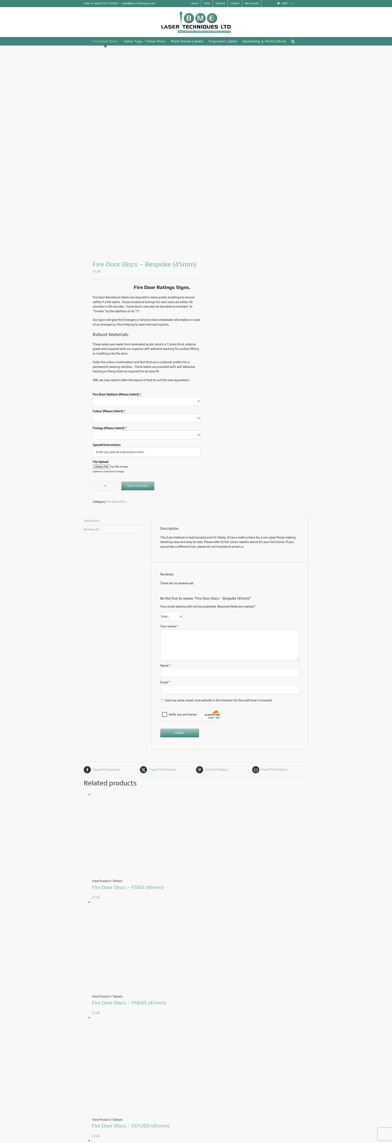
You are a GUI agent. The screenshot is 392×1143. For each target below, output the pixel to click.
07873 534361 (109, 3)
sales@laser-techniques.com (138, 3)
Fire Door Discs (116, 501)
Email (165, 682)
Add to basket (137, 485)
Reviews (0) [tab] (91, 529)
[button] (293, 41)
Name (165, 665)
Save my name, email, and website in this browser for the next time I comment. (219, 700)
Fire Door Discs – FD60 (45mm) (128, 887)
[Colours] (138, 149)
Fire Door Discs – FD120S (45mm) (130, 1126)
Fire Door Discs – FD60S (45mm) (129, 1003)
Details (117, 881)
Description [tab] (92, 520)
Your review (169, 626)
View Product (101, 881)
